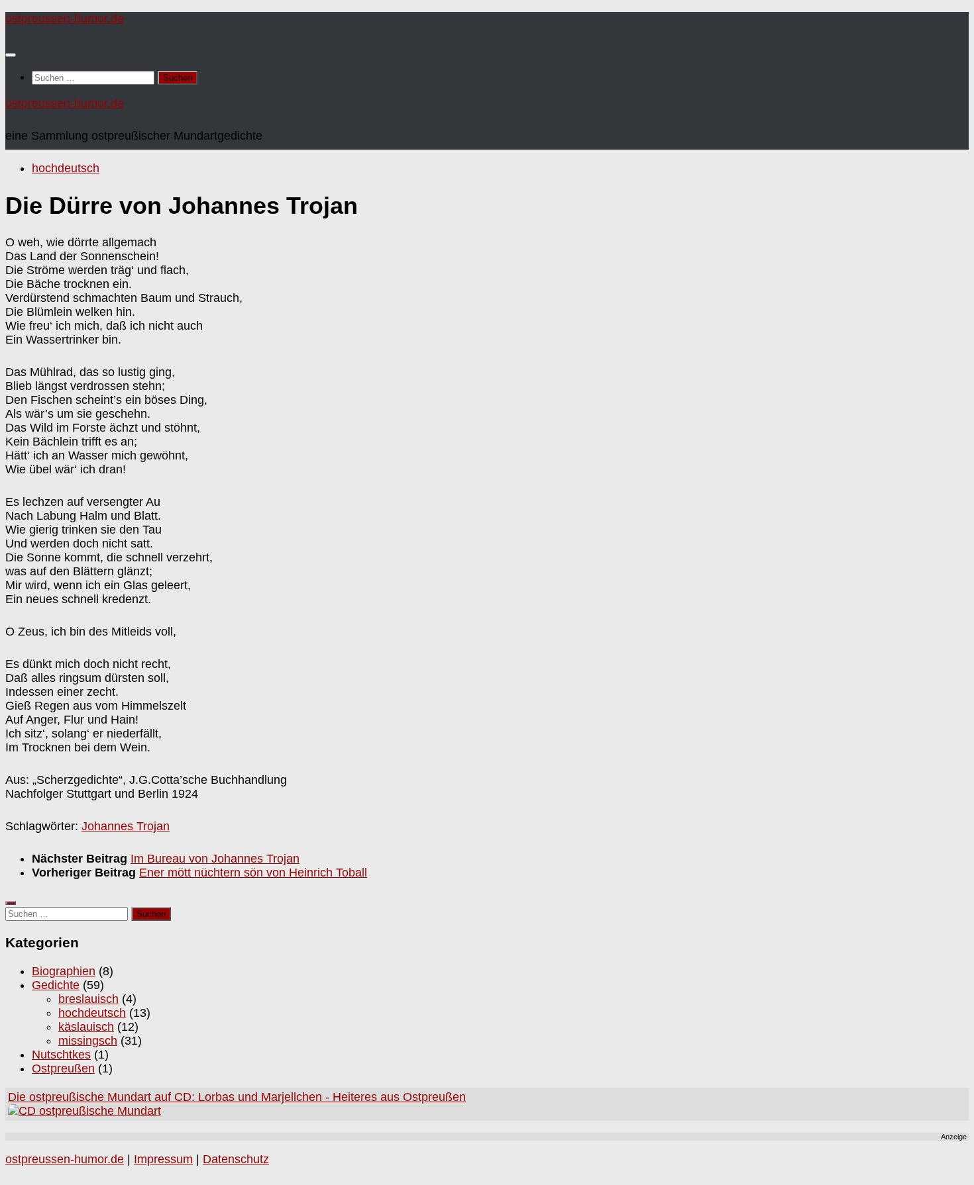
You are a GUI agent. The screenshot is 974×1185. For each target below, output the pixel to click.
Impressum (163, 1159)
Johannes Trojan (125, 826)
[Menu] (10, 55)
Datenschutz (236, 1159)
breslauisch (88, 999)
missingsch (87, 1040)
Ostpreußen (63, 1068)
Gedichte (56, 985)
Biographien (63, 971)
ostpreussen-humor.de (64, 18)
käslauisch (86, 1026)
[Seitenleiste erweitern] (10, 903)
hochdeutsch (65, 168)
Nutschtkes (61, 1054)
